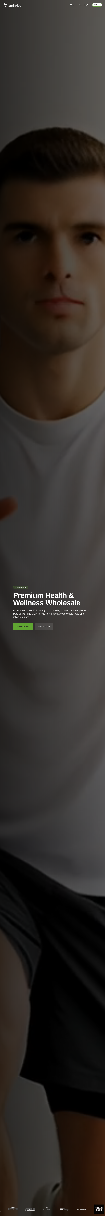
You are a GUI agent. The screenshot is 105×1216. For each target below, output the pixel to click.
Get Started (97, 5)
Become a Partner (23, 626)
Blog (72, 5)
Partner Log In (84, 5)
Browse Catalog (44, 626)
